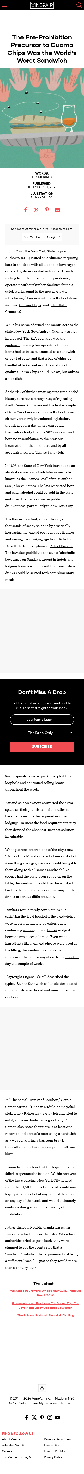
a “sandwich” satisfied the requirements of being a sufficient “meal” (41, 1254)
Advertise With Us (13, 1445)
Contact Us (51, 1445)
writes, (22, 1107)
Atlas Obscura (61, 546)
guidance (12, 345)
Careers (7, 1451)
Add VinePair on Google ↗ (42, 237)
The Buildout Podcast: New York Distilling (45, 1315)
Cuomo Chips (30, 305)
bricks (52, 930)
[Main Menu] (4, 5)
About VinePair (11, 1439)
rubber (28, 930)
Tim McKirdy (42, 177)
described (55, 977)
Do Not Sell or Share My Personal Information (42, 1403)
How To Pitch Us (55, 1451)
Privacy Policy (53, 1457)
